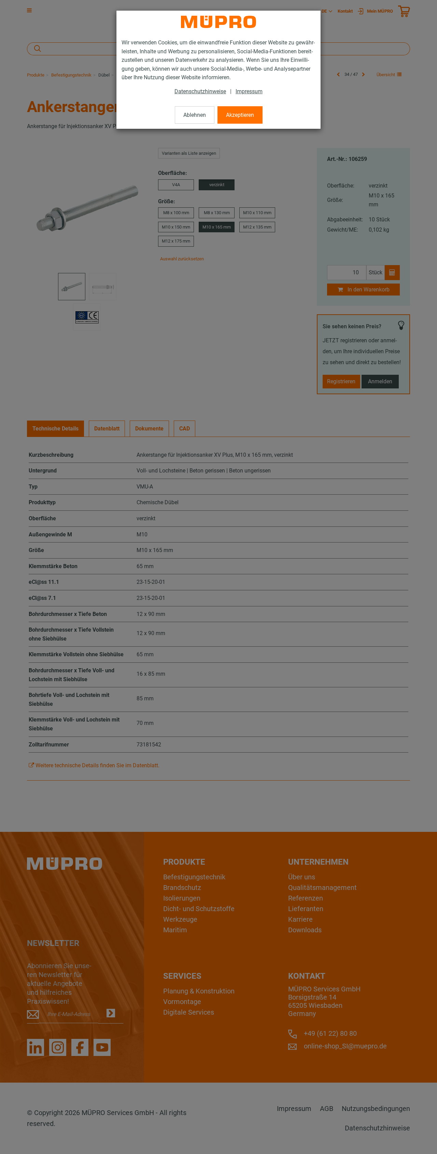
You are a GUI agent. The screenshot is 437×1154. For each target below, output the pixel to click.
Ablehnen (194, 115)
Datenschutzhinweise (200, 91)
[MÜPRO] (218, 22)
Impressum (249, 91)
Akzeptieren (240, 115)
